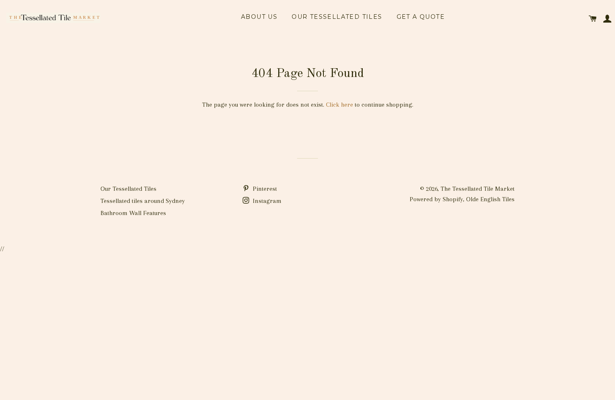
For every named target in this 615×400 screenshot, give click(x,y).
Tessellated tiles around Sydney (142, 201)
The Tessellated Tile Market (478, 188)
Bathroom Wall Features (133, 213)
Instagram (266, 201)
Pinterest (264, 188)
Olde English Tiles (490, 199)
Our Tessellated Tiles (337, 17)
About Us (259, 17)
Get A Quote (421, 17)
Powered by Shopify (436, 199)
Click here (339, 104)
